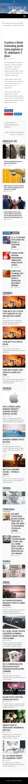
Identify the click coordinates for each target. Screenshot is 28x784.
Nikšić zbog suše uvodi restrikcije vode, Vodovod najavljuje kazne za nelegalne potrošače (14, 187)
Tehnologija (9, 509)
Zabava (6, 582)
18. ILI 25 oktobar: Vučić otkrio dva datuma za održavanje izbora (18, 242)
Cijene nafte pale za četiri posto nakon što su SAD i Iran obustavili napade (13, 313)
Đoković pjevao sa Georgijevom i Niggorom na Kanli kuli (13, 727)
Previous (4, 498)
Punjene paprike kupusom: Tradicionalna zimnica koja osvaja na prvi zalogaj (17, 259)
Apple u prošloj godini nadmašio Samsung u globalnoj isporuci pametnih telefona (11, 410)
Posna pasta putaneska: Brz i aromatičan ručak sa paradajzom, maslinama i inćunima (17, 278)
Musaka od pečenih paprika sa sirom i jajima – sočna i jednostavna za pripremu (14, 570)
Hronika (7, 488)
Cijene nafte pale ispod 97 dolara (13, 342)
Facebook (9, 110)
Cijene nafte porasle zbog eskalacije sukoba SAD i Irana (13, 372)
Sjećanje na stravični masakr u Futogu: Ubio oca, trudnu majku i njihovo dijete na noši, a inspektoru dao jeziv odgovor (18, 545)
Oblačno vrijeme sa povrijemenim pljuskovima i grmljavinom (11, 125)
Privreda (7, 388)
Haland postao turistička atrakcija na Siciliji (13, 698)
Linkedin (18, 114)
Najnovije (15, 233)
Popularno (7, 233)
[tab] (7, 233)
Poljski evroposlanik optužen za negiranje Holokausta (13, 162)
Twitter (18, 110)
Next (23, 498)
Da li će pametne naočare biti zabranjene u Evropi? (13, 756)
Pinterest (9, 114)
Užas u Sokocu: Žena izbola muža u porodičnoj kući (14, 497)
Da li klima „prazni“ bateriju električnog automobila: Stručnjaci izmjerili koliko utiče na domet (14, 634)
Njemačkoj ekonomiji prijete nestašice (13, 440)
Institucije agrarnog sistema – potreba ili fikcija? (11, 471)
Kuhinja (6, 561)
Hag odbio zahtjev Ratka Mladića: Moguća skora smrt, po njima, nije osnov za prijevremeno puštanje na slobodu (17, 522)
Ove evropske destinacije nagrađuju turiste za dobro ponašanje (14, 603)
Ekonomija (8, 292)
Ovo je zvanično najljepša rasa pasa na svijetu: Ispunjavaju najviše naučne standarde (13, 667)
